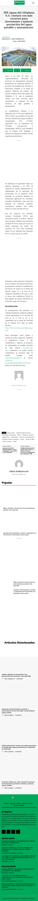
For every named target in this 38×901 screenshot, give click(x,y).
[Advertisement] (19, 160)
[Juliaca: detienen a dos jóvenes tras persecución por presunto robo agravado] (19, 497)
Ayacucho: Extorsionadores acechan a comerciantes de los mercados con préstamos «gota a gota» (19, 534)
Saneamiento (14, 437)
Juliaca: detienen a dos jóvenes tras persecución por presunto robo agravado (24, 583)
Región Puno (5, 437)
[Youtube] (18, 832)
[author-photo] (3, 679)
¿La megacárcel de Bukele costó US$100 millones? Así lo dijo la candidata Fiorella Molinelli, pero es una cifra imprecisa (19, 857)
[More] (33, 70)
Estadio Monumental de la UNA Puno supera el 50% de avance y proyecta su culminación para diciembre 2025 (28, 450)
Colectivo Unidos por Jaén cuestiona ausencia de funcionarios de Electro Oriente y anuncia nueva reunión (18, 783)
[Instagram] (8, 832)
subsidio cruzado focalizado (10, 439)
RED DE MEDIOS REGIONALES (9, 853)
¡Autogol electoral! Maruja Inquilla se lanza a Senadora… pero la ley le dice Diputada (10, 450)
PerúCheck (5, 861)
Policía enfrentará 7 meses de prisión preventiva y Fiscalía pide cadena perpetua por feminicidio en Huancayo (19, 747)
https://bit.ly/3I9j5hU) (13, 358)
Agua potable (11, 432)
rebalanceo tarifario (28, 435)
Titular (15, 441)
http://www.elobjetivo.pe (19, 474)
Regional (4, 845)
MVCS (19, 435)
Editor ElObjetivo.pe (18, 39)
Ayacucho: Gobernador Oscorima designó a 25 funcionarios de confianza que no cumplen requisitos (17, 849)
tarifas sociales (6, 441)
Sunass (22, 439)
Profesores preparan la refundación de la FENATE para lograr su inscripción (18, 841)
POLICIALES (5, 872)
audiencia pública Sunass (23, 432)
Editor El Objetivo (9, 715)
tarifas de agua (30, 439)
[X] (13, 832)
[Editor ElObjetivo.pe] (19, 464)
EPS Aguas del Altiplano (9, 435)
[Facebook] (4, 832)
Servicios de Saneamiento (27, 437)
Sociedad (6, 37)
